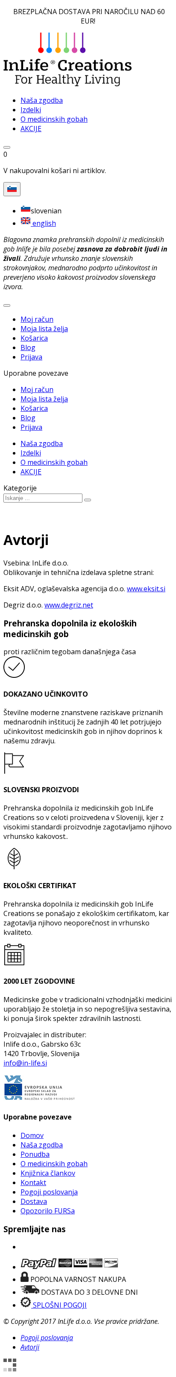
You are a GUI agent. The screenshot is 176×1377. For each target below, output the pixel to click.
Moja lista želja (44, 328)
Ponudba (35, 1154)
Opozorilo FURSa (48, 1210)
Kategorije (20, 488)
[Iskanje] (87, 500)
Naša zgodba (42, 1144)
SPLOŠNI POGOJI (59, 1305)
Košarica (34, 338)
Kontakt (33, 1182)
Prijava (31, 357)
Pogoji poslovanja (49, 1192)
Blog (28, 347)
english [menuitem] (43, 223)
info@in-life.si (25, 1063)
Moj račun (37, 319)
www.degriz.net (68, 605)
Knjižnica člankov (48, 1173)
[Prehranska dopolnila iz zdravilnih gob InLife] (67, 84)
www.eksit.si (146, 588)
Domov (32, 1135)
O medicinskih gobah (54, 1163)
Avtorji (30, 1347)
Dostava (34, 1201)
